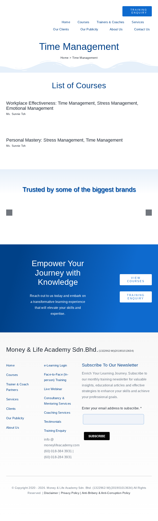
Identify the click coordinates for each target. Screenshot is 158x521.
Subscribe (96, 436)
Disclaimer (51, 493)
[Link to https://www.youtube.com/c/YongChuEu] (18, 440)
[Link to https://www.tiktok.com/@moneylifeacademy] (22, 440)
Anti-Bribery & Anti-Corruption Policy (106, 493)
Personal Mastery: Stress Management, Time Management (64, 140)
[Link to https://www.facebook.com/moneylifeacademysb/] (6, 440)
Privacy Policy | (71, 493)
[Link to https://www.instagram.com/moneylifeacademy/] (10, 440)
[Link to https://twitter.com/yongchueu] (14, 440)
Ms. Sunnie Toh (16, 114)
